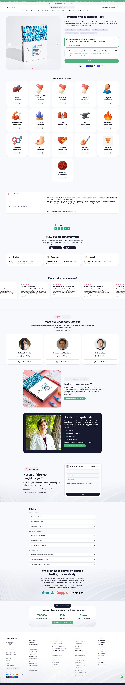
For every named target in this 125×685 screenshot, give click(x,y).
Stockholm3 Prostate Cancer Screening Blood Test (37, 668)
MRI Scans (63, 10)
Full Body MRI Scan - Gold (56, 664)
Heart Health (71, 10)
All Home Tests (32, 642)
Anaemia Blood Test (78, 653)
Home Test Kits (45, 10)
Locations (94, 10)
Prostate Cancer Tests (33, 665)
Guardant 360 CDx (78, 648)
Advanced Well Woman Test (33, 646)
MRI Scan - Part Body (55, 662)
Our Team (65, 330)
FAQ (99, 660)
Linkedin (15, 649)
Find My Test (25, 10)
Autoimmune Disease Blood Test (80, 655)
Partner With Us (101, 662)
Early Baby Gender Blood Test (56, 641)
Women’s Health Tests (33, 644)
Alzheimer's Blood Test (78, 652)
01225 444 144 (41, 492)
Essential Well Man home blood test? (83, 391)
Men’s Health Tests (33, 656)
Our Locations (101, 655)
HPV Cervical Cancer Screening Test (81, 641)
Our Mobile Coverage (101, 658)
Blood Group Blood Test (79, 657)
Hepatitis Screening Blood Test (80, 665)
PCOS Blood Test (32, 654)
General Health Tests (79, 650)
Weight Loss (80, 10)
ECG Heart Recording (101, 646)
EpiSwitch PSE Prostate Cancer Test (34, 667)
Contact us (26, 489)
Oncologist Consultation (103, 638)
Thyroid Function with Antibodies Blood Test (82, 675)
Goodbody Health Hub (102, 666)
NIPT (87, 10)
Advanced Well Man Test (33, 658)
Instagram (11, 649)
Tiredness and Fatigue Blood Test (80, 672)
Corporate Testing (101, 664)
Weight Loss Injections (101, 653)
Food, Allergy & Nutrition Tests (58, 650)
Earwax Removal (101, 642)
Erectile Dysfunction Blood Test (34, 661)
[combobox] (62, 7)
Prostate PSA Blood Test (33, 670)
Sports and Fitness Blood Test (79, 670)
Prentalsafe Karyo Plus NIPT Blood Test (58, 646)
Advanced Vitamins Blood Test (57, 655)
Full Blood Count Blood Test (79, 660)
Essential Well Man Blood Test (73, 398)
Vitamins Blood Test (55, 653)
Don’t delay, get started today (74, 445)
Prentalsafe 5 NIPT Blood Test (57, 643)
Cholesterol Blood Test (55, 652)
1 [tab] (32, 68)
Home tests (57, 247)
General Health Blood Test (79, 662)
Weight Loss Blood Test (101, 651)
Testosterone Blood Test (33, 663)
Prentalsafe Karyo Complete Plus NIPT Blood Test (60, 648)
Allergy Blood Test (55, 657)
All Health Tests (32, 638)
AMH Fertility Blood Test (33, 651)
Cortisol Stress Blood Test (79, 658)
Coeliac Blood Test (55, 658)
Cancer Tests (55, 10)
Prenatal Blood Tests (56, 638)
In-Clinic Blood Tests (34, 10)
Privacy (7, 663)
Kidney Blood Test (78, 667)
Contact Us (113, 7)
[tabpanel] (33, 43)
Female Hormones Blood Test (33, 649)
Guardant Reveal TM (78, 646)
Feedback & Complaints (10, 665)
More (100, 10)
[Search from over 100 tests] (51, 7)
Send (83, 494)
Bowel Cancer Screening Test (79, 643)
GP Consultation (101, 640)
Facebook (7, 649)
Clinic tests (71, 247)
